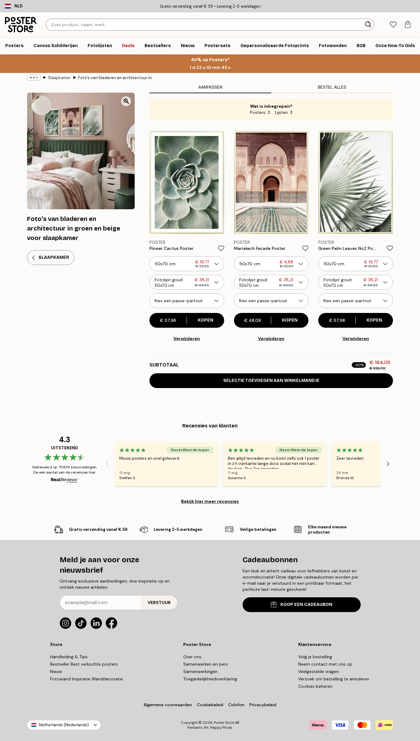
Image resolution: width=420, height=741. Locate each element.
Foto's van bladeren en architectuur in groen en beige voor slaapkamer (115, 77)
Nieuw (56, 671)
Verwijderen (186, 338)
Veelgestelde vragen (318, 671)
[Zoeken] (368, 24)
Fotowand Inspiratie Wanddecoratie (86, 679)
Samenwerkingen (200, 671)
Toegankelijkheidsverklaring (210, 679)
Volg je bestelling (315, 656)
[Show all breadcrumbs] (34, 77)
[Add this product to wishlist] (221, 248)
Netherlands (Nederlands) (64, 724)
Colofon (236, 704)
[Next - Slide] (388, 464)
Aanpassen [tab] (210, 87)
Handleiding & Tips (69, 656)
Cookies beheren (315, 686)
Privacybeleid (262, 704)
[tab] (393, 25)
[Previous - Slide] (107, 464)
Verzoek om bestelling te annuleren (333, 679)
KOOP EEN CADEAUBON (306, 604)
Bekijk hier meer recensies (210, 501)
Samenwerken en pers (205, 664)
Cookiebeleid (210, 704)
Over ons (192, 656)
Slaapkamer (59, 77)
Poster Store (224, 722)
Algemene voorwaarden (168, 704)
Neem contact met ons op (325, 664)
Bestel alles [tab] (332, 87)
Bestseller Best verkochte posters (84, 664)
